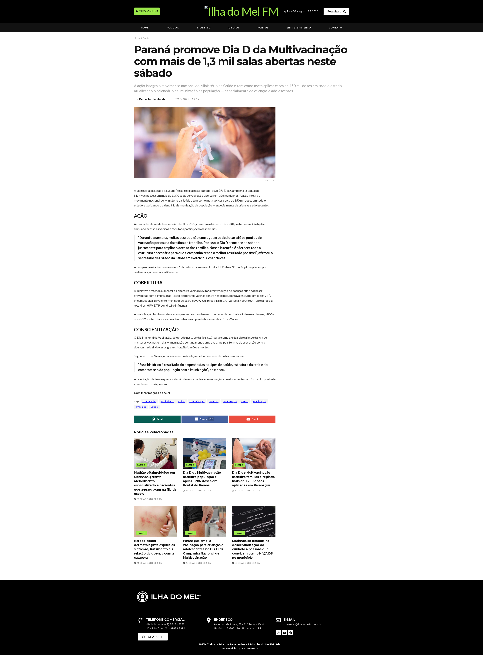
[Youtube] (284, 632)
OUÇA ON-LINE (148, 11)
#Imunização (197, 401)
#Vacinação (259, 401)
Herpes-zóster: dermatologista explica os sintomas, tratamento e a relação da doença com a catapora (154, 549)
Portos (263, 27)
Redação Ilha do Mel (153, 99)
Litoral (234, 27)
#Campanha (149, 401)
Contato (335, 27)
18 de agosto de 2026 (247, 563)
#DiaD (181, 401)
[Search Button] (345, 11)
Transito (204, 27)
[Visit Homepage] (241, 11)
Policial (173, 27)
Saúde (146, 38)
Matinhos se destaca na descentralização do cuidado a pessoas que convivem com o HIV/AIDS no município (252, 549)
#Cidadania (167, 401)
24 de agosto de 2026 (149, 563)
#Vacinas (141, 406)
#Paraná (213, 401)
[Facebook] (290, 632)
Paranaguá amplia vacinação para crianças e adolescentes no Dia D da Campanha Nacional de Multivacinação (203, 549)
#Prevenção (230, 401)
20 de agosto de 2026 (198, 563)
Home (145, 27)
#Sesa (244, 401)
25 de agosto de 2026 (198, 490)
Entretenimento (299, 27)
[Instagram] (278, 632)
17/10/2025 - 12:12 (186, 99)
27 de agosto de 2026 (149, 499)
